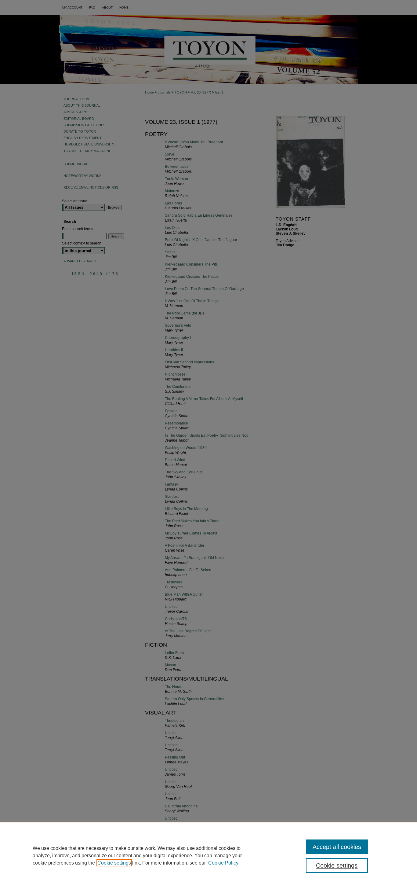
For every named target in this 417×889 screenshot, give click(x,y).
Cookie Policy (223, 862)
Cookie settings (114, 862)
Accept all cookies (337, 846)
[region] (208, 855)
